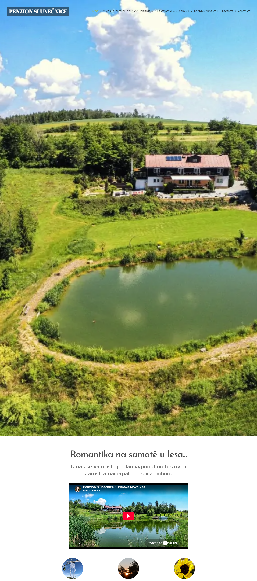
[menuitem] (95, 11)
